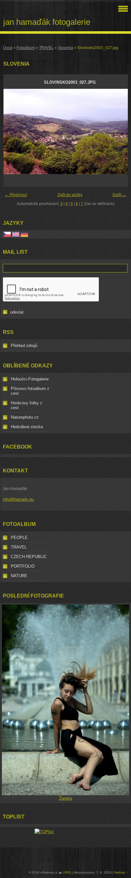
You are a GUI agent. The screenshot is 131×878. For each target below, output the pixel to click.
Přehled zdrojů (24, 345)
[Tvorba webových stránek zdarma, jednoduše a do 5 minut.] (60, 872)
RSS (68, 872)
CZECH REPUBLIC (29, 556)
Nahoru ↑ (121, 872)
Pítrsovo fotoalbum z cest (30, 391)
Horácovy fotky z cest (26, 405)
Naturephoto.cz (25, 417)
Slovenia (65, 48)
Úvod (7, 48)
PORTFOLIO (23, 566)
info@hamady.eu (18, 499)
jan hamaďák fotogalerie (46, 22)
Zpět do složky (70, 195)
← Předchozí (16, 195)
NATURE (19, 575)
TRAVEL (46, 48)
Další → (119, 195)
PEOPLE (19, 537)
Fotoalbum (26, 48)
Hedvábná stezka (27, 426)
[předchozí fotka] (14, 131)
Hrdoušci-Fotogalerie (30, 379)
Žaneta (65, 798)
